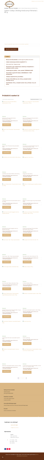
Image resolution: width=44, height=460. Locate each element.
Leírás (7, 56)
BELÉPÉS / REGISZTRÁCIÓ (11, 49)
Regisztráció (7, 124)
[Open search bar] (2, 457)
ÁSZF (37, 454)
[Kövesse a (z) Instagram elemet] (7, 449)
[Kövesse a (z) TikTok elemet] (9, 449)
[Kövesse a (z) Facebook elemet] (5, 449)
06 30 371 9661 (14, 425)
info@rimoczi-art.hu (14, 427)
